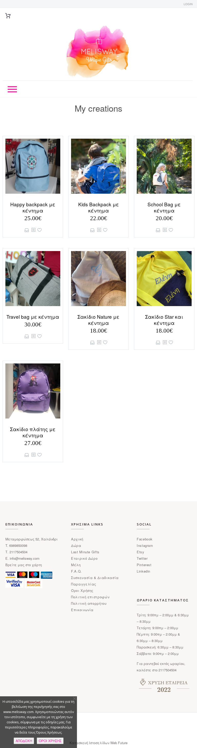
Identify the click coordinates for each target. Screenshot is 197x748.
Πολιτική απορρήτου (89, 603)
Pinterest (144, 564)
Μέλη (76, 564)
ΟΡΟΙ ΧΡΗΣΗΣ (50, 740)
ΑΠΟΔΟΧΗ (24, 740)
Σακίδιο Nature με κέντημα (98, 319)
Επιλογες (26, 230)
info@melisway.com (25, 558)
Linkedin (143, 571)
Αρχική (77, 539)
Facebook (145, 539)
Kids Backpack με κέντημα (98, 207)
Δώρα (76, 545)
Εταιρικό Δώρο (84, 558)
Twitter (142, 558)
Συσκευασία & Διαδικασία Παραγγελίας (95, 580)
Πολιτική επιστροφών (90, 596)
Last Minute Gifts (85, 551)
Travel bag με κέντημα (32, 316)
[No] (74, 698)
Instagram (145, 545)
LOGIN (188, 4)
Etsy (140, 551)
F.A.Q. (76, 571)
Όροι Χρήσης (82, 590)
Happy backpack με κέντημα (32, 207)
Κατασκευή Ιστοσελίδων (90, 742)
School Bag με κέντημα (164, 207)
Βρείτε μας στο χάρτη (23, 564)
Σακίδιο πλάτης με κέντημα (33, 432)
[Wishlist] (39, 230)
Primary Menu (12, 89)
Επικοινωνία (82, 609)
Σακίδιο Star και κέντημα (164, 319)
